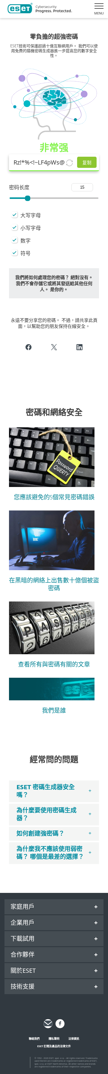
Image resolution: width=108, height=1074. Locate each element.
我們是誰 (54, 711)
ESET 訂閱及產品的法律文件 (54, 1046)
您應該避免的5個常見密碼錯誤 (54, 498)
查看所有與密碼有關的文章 (54, 665)
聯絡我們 (34, 1039)
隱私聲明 (54, 1039)
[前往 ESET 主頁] (39, 9)
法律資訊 (73, 1039)
